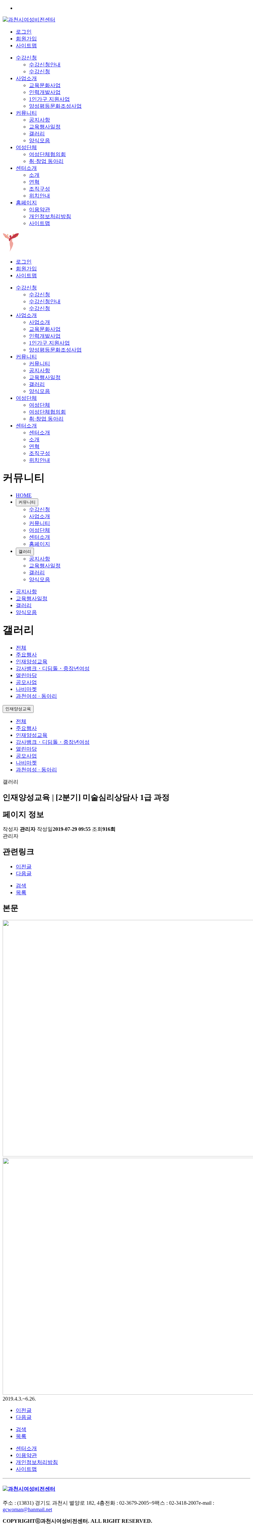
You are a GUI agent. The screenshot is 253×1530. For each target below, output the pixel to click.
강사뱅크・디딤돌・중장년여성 (53, 668)
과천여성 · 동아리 (36, 696)
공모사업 (26, 682)
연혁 (34, 182)
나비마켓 (26, 689)
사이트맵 (26, 45)
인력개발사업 (45, 92)
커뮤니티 (26, 113)
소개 (34, 175)
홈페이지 (26, 202)
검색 (21, 885)
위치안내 (39, 195)
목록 (21, 892)
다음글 (24, 873)
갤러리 (37, 133)
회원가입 (26, 38)
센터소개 (26, 168)
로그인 (24, 31)
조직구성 (39, 189)
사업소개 (26, 78)
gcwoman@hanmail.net (27, 1509)
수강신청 (26, 57)
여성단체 (26, 147)
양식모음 (39, 140)
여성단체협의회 (47, 154)
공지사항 (39, 120)
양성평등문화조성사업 (55, 106)
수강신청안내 (45, 64)
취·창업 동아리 (46, 161)
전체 (21, 648)
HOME (24, 495)
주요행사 (26, 654)
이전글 (24, 866)
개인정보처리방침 (50, 216)
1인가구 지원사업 (49, 99)
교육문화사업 (45, 85)
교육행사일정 (45, 126)
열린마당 (26, 675)
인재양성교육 (31, 661)
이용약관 (39, 209)
